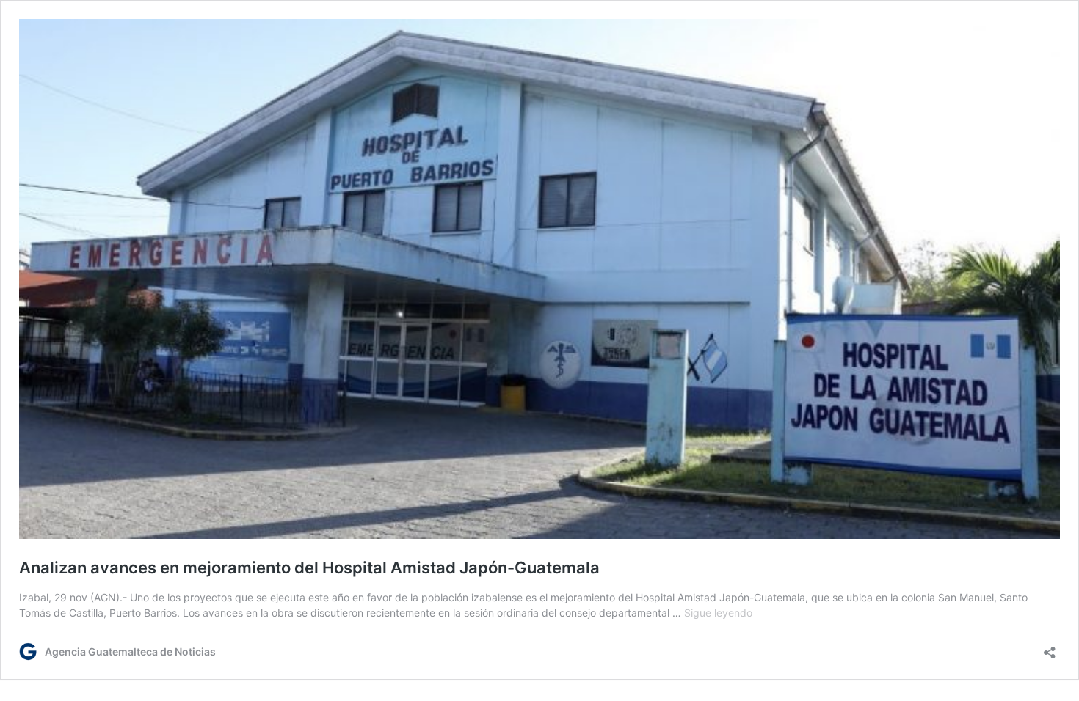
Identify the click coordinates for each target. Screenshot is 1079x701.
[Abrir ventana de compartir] (1049, 647)
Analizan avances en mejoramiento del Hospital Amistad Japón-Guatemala (309, 567)
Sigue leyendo (718, 612)
